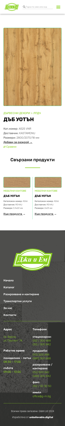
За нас (7, 308)
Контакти (9, 315)
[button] (58, 7)
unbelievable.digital (41, 417)
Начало (8, 280)
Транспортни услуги (17, 301)
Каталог (8, 287)
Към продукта (13, 214)
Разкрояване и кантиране (21, 294)
